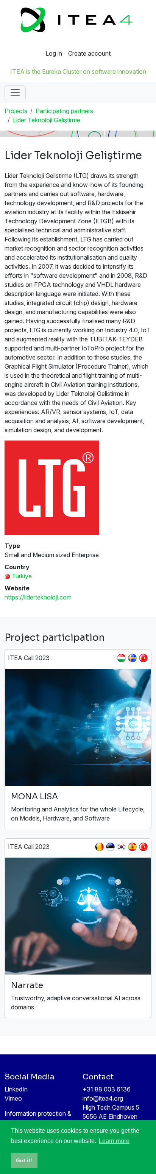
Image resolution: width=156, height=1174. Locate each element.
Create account (89, 53)
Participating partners (64, 111)
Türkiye (22, 576)
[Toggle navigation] (15, 92)
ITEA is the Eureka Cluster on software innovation (78, 71)
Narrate (27, 985)
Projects (16, 111)
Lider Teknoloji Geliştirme (46, 120)
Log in (53, 53)
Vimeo (13, 1098)
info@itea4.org (103, 1098)
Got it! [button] (24, 1160)
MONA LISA (34, 796)
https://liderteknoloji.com (38, 597)
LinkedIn (16, 1089)
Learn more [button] (114, 1141)
